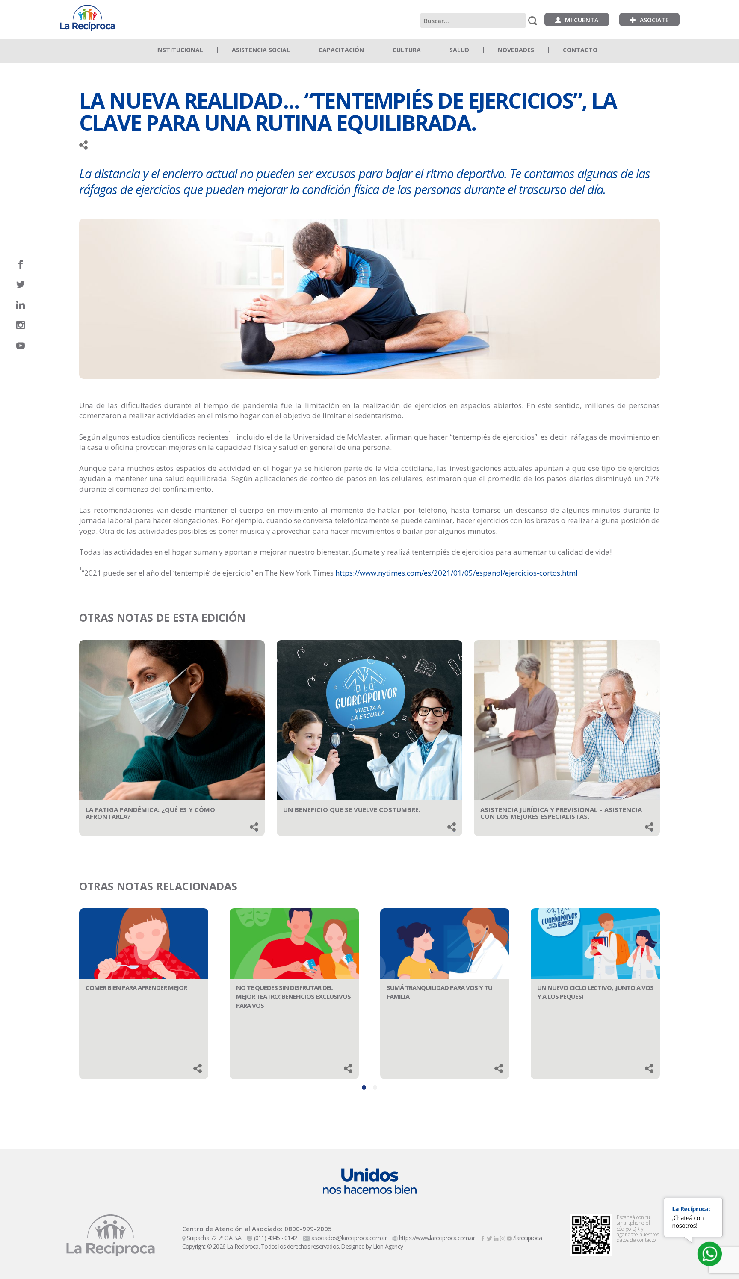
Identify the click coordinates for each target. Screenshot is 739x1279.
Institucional (179, 50)
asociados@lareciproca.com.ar (349, 1238)
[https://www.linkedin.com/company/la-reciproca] (497, 1238)
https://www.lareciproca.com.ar (437, 1238)
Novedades (516, 50)
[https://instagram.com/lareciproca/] (503, 1238)
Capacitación (341, 50)
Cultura (407, 50)
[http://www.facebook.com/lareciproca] (483, 1238)
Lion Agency (388, 1246)
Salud (459, 50)
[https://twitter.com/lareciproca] (490, 1238)
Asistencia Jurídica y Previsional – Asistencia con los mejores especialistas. (561, 813)
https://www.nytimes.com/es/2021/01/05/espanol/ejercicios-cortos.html (456, 573)
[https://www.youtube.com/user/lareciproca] (510, 1238)
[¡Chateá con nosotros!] (709, 1253)
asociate (653, 20)
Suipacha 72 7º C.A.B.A (214, 1238)
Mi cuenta (580, 20)
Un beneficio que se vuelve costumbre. (351, 809)
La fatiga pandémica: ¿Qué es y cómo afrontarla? (150, 813)
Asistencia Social (261, 50)
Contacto (580, 50)
